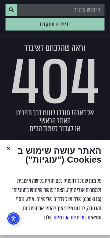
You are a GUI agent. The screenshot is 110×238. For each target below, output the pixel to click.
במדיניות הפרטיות (70, 217)
